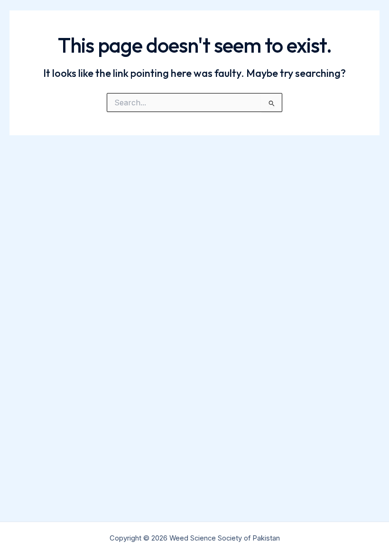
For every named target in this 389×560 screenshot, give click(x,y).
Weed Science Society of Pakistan (100, 24)
